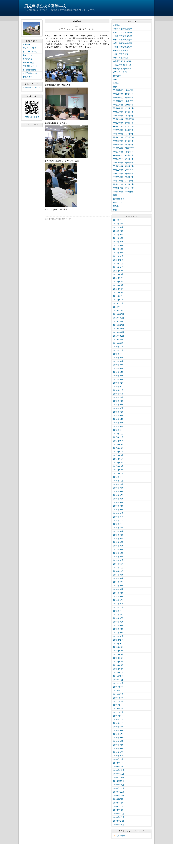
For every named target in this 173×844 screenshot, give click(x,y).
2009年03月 (118, 792)
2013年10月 (118, 614)
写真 (115, 79)
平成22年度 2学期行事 (123, 105)
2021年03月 (118, 292)
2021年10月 (118, 267)
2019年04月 (118, 376)
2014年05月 (118, 589)
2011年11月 (118, 680)
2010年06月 (118, 737)
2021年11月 (118, 263)
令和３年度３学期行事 (122, 36)
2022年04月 (118, 245)
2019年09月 (118, 357)
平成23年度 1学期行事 (123, 112)
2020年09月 (118, 314)
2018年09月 (118, 401)
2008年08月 (118, 817)
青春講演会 (27, 59)
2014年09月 (118, 575)
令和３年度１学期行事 (122, 29)
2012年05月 (118, 658)
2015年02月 (118, 557)
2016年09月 (118, 488)
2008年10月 (118, 810)
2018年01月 (118, 430)
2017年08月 (118, 448)
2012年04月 (118, 661)
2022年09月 (118, 227)
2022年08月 (118, 231)
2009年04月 (118, 788)
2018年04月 (118, 419)
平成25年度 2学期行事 (123, 133)
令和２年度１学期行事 (122, 39)
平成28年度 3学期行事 (123, 170)
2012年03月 (118, 665)
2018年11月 (118, 394)
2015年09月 (118, 531)
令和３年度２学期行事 (122, 32)
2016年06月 (118, 499)
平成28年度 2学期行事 (123, 166)
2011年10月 (118, 683)
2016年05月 (118, 502)
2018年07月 (118, 408)
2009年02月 (118, 795)
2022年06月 (118, 238)
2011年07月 (118, 694)
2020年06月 (118, 325)
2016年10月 (118, 484)
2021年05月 (118, 285)
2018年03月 (118, 423)
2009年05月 (118, 784)
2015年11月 (118, 524)
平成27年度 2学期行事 (123, 155)
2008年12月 (118, 803)
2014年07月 (118, 582)
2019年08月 (118, 361)
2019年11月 (118, 350)
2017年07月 (118, 451)
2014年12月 (118, 564)
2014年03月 (118, 596)
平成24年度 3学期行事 (123, 126)
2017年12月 (118, 433)
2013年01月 (118, 636)
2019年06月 (118, 368)
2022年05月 (118, 242)
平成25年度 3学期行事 (123, 137)
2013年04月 (118, 629)
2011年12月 (118, 676)
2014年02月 (118, 600)
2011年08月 (118, 690)
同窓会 (116, 83)
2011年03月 (118, 708)
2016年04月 (118, 506)
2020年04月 (118, 332)
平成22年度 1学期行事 (123, 101)
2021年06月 (118, 281)
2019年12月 (118, 346)
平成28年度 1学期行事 (123, 162)
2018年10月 (118, 397)
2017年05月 (118, 459)
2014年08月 (118, 578)
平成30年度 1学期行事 (123, 184)
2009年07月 (118, 777)
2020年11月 (118, 307)
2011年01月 (118, 716)
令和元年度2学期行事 (122, 65)
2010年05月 (118, 741)
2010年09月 (118, 730)
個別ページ (66, 219)
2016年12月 (118, 477)
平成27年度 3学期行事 (123, 159)
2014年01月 (118, 604)
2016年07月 (118, 495)
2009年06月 (118, 781)
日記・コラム (118, 202)
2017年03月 (118, 466)
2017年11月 (118, 437)
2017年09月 (118, 444)
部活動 (116, 206)
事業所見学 (27, 77)
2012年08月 (118, 651)
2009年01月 (118, 799)
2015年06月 (118, 542)
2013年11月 (118, 611)
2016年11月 (118, 480)
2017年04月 (118, 462)
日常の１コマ (118, 199)
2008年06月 (118, 824)
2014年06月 (118, 585)
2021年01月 (118, 299)
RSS (117, 836)
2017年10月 (118, 441)
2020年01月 (118, 343)
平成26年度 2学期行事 (123, 144)
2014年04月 (118, 593)
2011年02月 (118, 712)
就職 (115, 86)
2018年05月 (118, 415)
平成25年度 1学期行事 (123, 130)
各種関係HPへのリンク (31, 88)
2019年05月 (118, 372)
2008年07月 (118, 821)
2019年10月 (118, 354)
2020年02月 (118, 339)
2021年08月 (118, 274)
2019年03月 (118, 379)
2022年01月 (118, 256)
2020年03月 (118, 336)
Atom (122, 836)
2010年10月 (118, 727)
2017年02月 (118, 470)
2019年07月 (118, 365)
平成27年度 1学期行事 (123, 152)
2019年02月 (118, 383)
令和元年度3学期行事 (122, 68)
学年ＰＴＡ (27, 55)
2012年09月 (118, 647)
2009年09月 (118, 770)
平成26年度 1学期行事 (123, 141)
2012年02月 (118, 669)
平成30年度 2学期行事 (123, 188)
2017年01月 (118, 473)
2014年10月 (118, 571)
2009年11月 (118, 763)
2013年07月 (118, 618)
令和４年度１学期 (120, 50)
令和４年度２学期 (52, 219)
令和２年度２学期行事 (122, 43)
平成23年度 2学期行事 (123, 115)
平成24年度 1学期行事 (123, 123)
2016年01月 (118, 517)
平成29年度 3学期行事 (123, 180)
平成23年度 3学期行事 (123, 119)
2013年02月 (118, 632)
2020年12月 (118, 303)
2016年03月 (118, 509)
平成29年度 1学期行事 (123, 173)
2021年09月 (118, 271)
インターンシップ (30, 51)
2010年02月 (118, 752)
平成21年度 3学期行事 (123, 97)
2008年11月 (118, 806)
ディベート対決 (29, 48)
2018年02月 (118, 426)
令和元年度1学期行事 (122, 61)
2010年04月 (118, 745)
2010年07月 (118, 734)
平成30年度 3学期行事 (123, 191)
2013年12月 (118, 607)
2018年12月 (118, 390)
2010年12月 (118, 719)
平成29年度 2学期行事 (123, 177)
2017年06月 (118, 455)
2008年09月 (118, 813)
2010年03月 (118, 748)
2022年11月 (118, 220)
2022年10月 (118, 223)
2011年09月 (118, 687)
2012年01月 (118, 672)
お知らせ (117, 25)
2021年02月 (118, 296)
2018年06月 (118, 412)
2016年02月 (118, 513)
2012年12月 (118, 640)
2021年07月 (118, 278)
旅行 (115, 210)
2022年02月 (118, 252)
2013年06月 (118, 622)
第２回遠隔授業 (29, 69)
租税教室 (26, 44)
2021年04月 (118, 289)
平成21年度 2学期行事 (123, 94)
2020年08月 (118, 318)
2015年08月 (118, 535)
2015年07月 (118, 538)
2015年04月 (118, 549)
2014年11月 (118, 567)
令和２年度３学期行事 (122, 47)
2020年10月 (118, 310)
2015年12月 (118, 520)
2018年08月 (118, 404)
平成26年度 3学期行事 (123, 148)
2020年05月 (118, 328)
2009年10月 (118, 766)
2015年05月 (118, 546)
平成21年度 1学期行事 (123, 90)
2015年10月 (118, 527)
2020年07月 (118, 321)
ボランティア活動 (120, 72)
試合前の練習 (28, 62)
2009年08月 (118, 774)
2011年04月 (118, 705)
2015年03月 (118, 553)
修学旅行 (117, 76)
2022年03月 (118, 249)
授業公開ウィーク (30, 66)
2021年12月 (118, 260)
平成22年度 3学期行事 (123, 108)
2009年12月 (118, 759)
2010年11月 (118, 723)
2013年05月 (118, 625)
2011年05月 (118, 701)
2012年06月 (118, 654)
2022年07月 (118, 234)
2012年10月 (118, 643)
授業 (115, 195)
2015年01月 (118, 560)
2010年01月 (118, 755)
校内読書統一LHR (30, 73)
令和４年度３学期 (120, 57)
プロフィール (31, 125)
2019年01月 (118, 386)
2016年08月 (118, 491)
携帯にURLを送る (31, 117)
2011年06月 (118, 698)
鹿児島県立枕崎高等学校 (45, 6)
